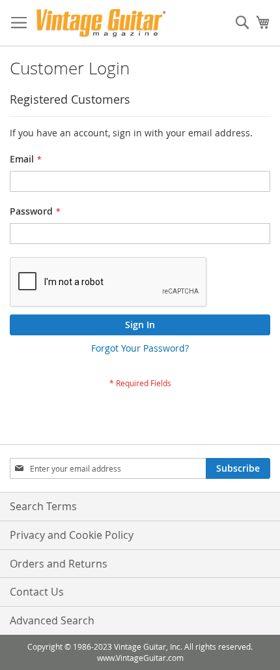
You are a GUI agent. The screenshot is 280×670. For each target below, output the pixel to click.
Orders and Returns (58, 563)
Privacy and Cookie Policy (71, 535)
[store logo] (101, 23)
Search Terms (43, 506)
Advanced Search (52, 620)
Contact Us (37, 592)
